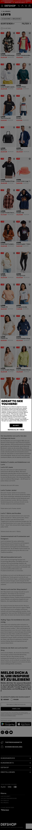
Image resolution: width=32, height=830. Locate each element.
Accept (16, 425)
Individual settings (16, 430)
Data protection (22, 421)
